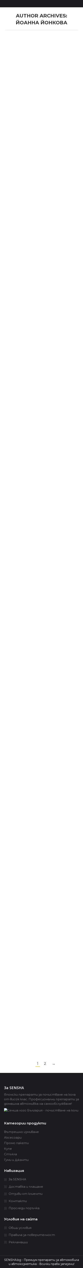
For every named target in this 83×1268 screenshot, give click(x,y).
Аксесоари (13, 1137)
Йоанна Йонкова (41, 23)
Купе (8, 1149)
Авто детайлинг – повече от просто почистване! (38, 616)
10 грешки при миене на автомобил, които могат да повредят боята (37, 48)
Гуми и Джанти (16, 1160)
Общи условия (20, 1228)
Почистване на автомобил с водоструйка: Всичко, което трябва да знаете (38, 696)
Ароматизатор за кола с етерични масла (33, 776)
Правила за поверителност (32, 1235)
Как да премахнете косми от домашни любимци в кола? (38, 507)
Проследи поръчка (24, 1208)
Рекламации (18, 1242)
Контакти (18, 1201)
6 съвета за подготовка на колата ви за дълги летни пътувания (36, 292)
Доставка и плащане (26, 1186)
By (46, 60)
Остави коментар (42, 65)
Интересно (19, 60)
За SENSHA (17, 1179)
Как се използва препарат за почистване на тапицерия (38, 898)
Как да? (16, 517)
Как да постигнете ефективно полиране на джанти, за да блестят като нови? (39, 396)
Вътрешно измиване (21, 1132)
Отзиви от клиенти (26, 1194)
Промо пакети (16, 1143)
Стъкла (10, 1154)
